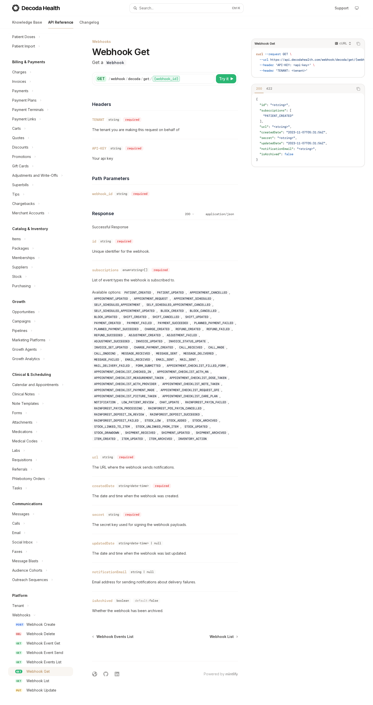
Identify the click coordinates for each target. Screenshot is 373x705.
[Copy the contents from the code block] (358, 43)
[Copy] (209, 78)
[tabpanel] (308, 129)
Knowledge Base (27, 22)
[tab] (259, 89)
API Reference (60, 22)
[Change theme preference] (357, 8)
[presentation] (44, 366)
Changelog (89, 22)
